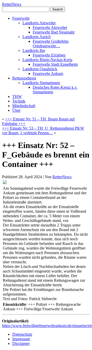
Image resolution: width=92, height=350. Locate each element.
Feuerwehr (21, 18)
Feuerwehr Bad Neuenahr (54, 32)
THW (17, 96)
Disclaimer (21, 343)
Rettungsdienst (24, 78)
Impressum (21, 339)
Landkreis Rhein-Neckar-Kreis (47, 60)
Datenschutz (22, 334)
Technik (18, 101)
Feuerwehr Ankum (48, 73)
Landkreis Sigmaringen (41, 83)
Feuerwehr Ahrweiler (50, 27)
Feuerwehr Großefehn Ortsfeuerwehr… (50, 43)
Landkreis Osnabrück (39, 69)
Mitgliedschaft (23, 106)
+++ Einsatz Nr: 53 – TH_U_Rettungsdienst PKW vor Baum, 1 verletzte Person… (43, 130)
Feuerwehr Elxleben (49, 55)
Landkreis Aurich (36, 37)
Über (16, 110)
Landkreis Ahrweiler (39, 23)
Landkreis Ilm (33, 50)
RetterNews (11, 4)
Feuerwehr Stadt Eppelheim (55, 64)
